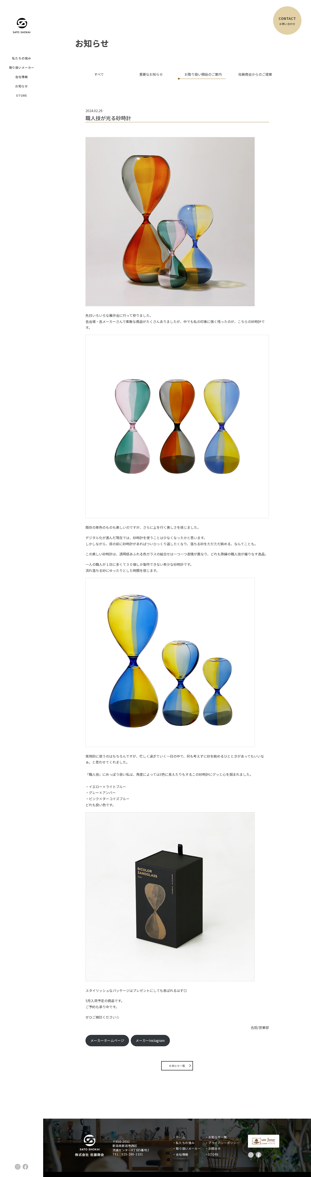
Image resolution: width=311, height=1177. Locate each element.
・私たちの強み (185, 1143)
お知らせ (21, 86)
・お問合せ (214, 1148)
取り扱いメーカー (21, 67)
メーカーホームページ (107, 1040)
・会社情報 (182, 1154)
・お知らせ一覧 (217, 1137)
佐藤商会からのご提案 (255, 74)
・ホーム (180, 1137)
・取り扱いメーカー (188, 1148)
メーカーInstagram (150, 1040)
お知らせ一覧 (177, 1065)
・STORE (213, 1154)
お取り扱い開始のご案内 (203, 74)
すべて (99, 74)
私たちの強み (21, 58)
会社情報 (21, 77)
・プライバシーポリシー (223, 1143)
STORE (21, 95)
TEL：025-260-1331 (128, 1154)
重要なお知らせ (151, 74)
